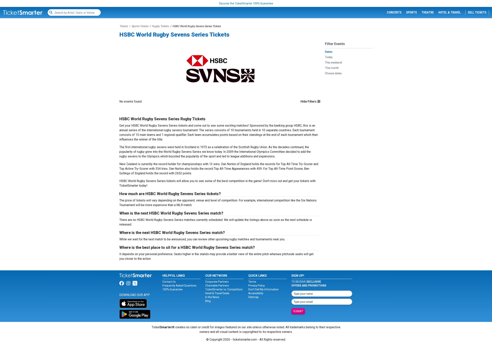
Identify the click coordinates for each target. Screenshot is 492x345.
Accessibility (255, 293)
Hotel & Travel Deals (217, 293)
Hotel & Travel (449, 12)
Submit (298, 311)
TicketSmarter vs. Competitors (224, 289)
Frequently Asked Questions (179, 285)
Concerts (394, 12)
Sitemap (253, 297)
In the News (212, 297)
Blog (208, 300)
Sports (411, 12)
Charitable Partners (217, 285)
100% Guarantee (172, 289)
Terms (252, 281)
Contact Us (169, 281)
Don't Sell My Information (263, 289)
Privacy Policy (256, 285)
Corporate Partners (217, 281)
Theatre (427, 12)
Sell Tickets (477, 12)
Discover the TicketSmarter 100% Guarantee (246, 3)
